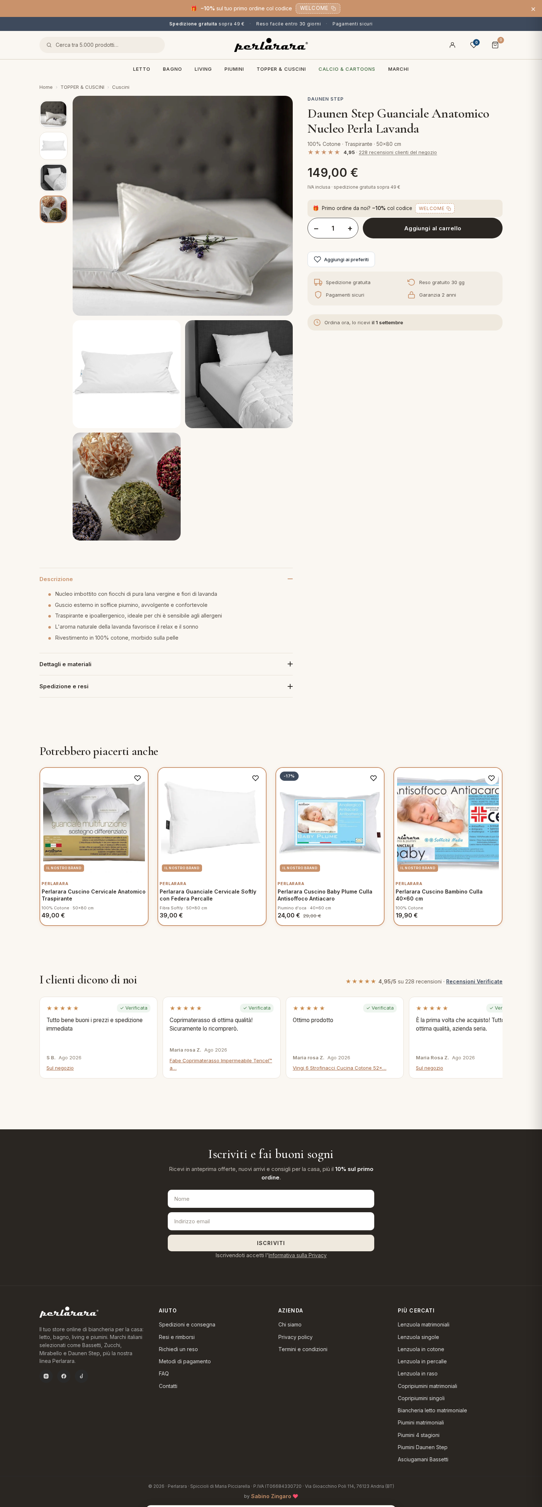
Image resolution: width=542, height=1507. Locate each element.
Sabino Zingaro (271, 1496)
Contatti (168, 1386)
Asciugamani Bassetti (423, 1459)
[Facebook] (63, 1376)
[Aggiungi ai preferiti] (137, 778)
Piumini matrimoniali (421, 1422)
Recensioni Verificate (474, 981)
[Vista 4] (53, 209)
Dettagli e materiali (65, 664)
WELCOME (314, 8)
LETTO (141, 69)
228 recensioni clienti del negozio (398, 152)
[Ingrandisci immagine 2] (127, 374)
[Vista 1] (53, 114)
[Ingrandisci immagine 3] (239, 374)
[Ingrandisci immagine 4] (127, 487)
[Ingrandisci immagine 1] (183, 206)
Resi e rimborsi (177, 1337)
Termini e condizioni (302, 1349)
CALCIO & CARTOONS (347, 69)
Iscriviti (271, 1243)
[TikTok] (81, 1376)
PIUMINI (234, 69)
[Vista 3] (53, 178)
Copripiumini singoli (421, 1398)
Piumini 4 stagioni (418, 1435)
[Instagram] (46, 1376)
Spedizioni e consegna (187, 1324)
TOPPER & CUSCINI (281, 69)
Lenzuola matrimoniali (423, 1324)
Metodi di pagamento (185, 1361)
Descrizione (56, 579)
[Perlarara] (271, 45)
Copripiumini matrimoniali (427, 1386)
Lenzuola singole (418, 1337)
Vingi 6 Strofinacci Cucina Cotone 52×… (339, 1068)
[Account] (452, 45)
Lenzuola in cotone (421, 1349)
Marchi (398, 69)
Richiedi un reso (178, 1349)
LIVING (203, 69)
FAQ (164, 1373)
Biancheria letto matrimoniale (432, 1410)
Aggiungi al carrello (433, 228)
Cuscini (120, 87)
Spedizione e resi (63, 686)
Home (46, 87)
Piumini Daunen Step (423, 1447)
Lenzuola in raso (418, 1373)
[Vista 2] (53, 146)
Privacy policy (295, 1337)
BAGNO (172, 69)
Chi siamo (290, 1324)
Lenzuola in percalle (422, 1361)
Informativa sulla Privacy (297, 1255)
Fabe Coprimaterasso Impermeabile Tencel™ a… (221, 1064)
